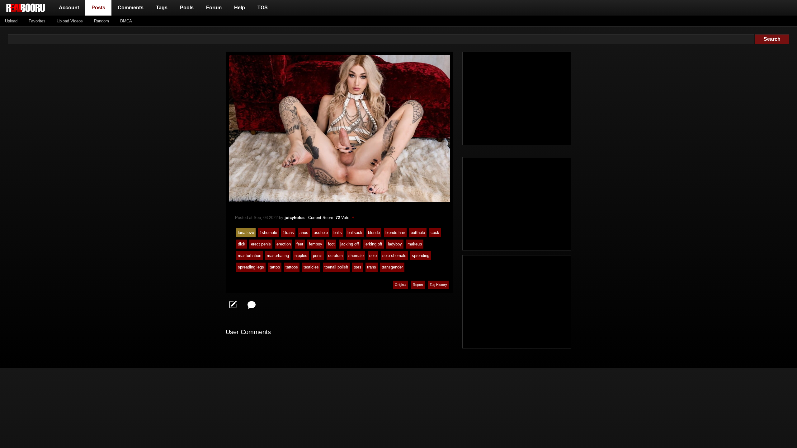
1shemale (268, 232)
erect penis (261, 244)
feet (299, 244)
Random (101, 21)
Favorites (37, 21)
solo (373, 255)
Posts (100, 7)
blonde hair (395, 232)
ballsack (354, 232)
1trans (288, 232)
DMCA (126, 21)
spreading (420, 255)
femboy (315, 244)
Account (69, 7)
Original (400, 285)
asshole (321, 232)
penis (318, 255)
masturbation (249, 255)
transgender (392, 267)
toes (357, 267)
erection (283, 244)
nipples (301, 255)
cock (435, 232)
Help (239, 7)
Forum (214, 7)
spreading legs (251, 267)
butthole (418, 232)
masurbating (278, 255)
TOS (262, 7)
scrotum (335, 255)
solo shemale (394, 255)
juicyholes (294, 217)
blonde (374, 232)
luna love (246, 232)
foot (331, 244)
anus (303, 232)
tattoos (291, 267)
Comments (131, 7)
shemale (356, 255)
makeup (415, 244)
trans (371, 267)
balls (337, 232)
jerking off (373, 244)
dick (241, 244)
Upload (11, 21)
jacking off (349, 244)
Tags (161, 7)
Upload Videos (70, 21)
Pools (187, 7)
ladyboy (395, 244)
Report (418, 285)
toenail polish (336, 267)
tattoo (275, 267)
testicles (311, 267)
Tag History (438, 285)
